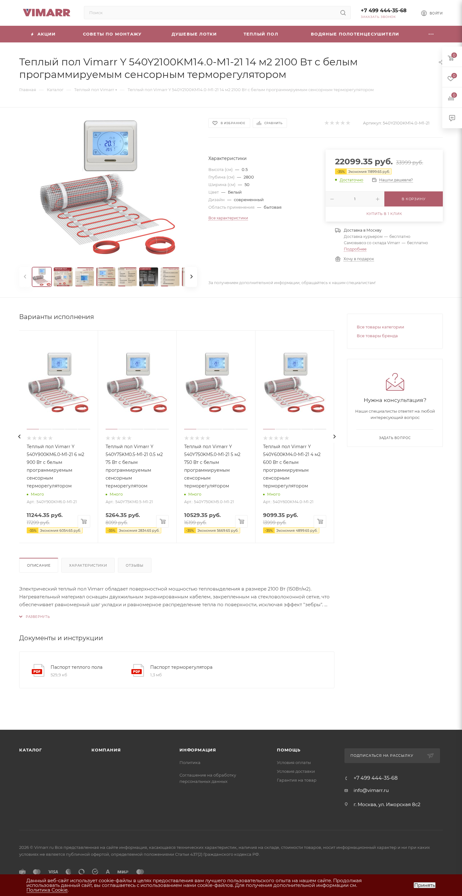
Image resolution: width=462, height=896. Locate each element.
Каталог (30, 749)
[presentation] (19, 436)
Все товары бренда (377, 335)
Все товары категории (380, 326)
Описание (38, 565)
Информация (197, 749)
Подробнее (355, 249)
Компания (106, 749)
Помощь (288, 749)
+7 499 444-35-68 (384, 11)
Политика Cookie (47, 890)
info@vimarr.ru (371, 790)
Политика (190, 762)
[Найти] (343, 12)
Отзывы (135, 565)
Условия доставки (296, 771)
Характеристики (88, 565)
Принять (424, 885)
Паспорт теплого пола (76, 667)
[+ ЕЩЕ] (431, 34)
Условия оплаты (294, 762)
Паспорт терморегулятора (181, 667)
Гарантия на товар (296, 780)
